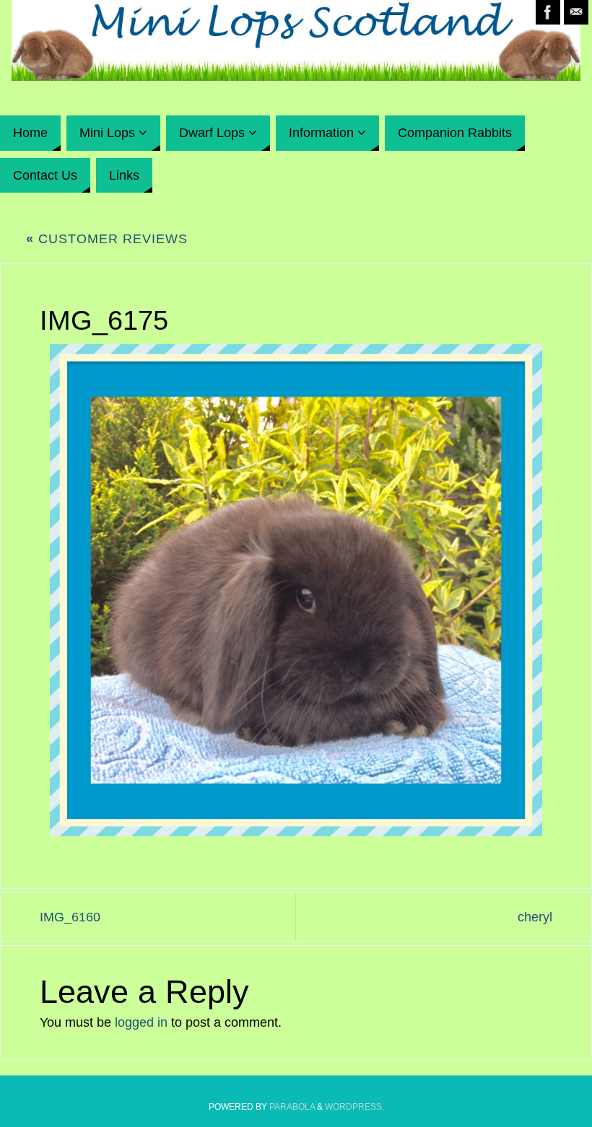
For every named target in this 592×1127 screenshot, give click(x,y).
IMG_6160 (70, 917)
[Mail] (576, 12)
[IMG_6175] (296, 590)
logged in (141, 1022)
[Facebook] (548, 12)
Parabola (292, 1107)
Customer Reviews (107, 239)
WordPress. (354, 1107)
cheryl (535, 917)
